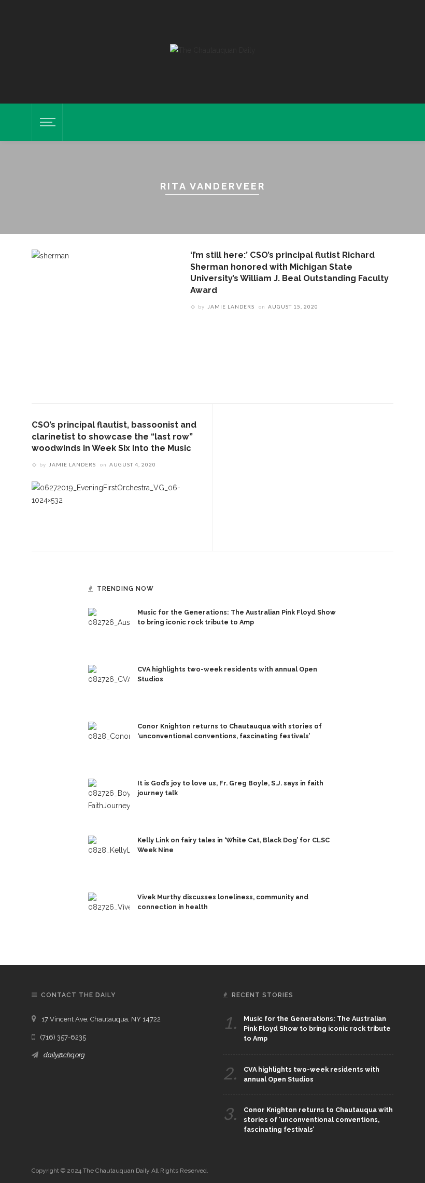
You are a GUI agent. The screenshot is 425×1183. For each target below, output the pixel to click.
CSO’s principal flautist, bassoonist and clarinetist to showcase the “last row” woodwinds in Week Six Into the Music (114, 436)
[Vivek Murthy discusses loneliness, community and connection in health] (109, 913)
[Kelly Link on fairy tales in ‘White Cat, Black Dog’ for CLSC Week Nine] (109, 856)
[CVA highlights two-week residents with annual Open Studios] (109, 685)
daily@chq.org (64, 1055)
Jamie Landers (230, 306)
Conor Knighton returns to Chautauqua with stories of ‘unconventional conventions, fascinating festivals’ (318, 1119)
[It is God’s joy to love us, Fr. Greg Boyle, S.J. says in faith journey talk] (109, 799)
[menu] (46, 122)
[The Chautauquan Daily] (213, 50)
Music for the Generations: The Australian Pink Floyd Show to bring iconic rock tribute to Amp (317, 1028)
